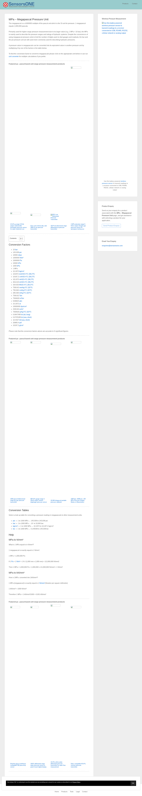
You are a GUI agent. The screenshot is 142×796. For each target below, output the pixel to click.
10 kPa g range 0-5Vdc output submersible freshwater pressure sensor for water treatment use (18, 226)
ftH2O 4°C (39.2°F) (26, 285)
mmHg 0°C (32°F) (25, 287)
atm (20, 301)
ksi (14, 529)
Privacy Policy (76, 782)
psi (20, 252)
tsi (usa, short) (26, 317)
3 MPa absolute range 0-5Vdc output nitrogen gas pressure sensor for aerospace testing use (78, 226)
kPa (18, 266)
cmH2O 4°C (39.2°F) (27, 277)
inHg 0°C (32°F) (25, 293)
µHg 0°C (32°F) (25, 312)
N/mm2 (42, 583)
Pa (21, 260)
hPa (19, 263)
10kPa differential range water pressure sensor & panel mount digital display (38, 765)
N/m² (21, 258)
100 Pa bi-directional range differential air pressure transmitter (59, 227)
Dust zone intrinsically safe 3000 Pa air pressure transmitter (38, 227)
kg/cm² (21, 271)
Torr (20, 295)
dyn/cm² (24, 306)
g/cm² (21, 325)
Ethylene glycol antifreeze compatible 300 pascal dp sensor (18, 765)
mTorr (22, 298)
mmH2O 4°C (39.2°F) (27, 274)
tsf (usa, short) (24, 320)
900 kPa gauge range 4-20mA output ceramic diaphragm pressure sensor (38, 500)
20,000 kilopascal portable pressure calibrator (58, 501)
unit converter (14, 56)
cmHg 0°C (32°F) (25, 290)
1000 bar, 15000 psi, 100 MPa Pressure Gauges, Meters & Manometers (78, 500)
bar (16, 249)
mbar (20, 255)
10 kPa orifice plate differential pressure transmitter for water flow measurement (58, 764)
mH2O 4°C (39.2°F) (26, 279)
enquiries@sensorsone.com (112, 246)
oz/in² (21, 309)
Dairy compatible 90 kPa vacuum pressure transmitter (78, 765)
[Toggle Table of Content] (20, 238)
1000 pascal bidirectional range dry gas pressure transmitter (17, 500)
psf (20, 323)
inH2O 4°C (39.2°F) (26, 282)
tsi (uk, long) (25, 314)
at (20, 304)
